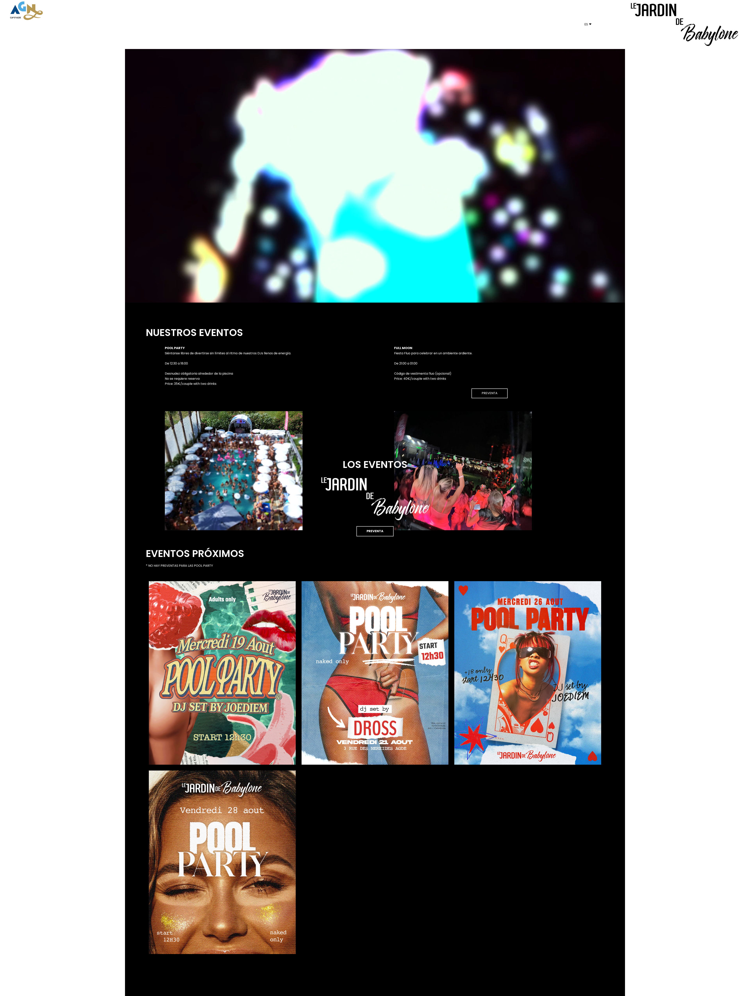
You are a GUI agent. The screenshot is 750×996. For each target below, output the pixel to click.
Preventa (375, 531)
